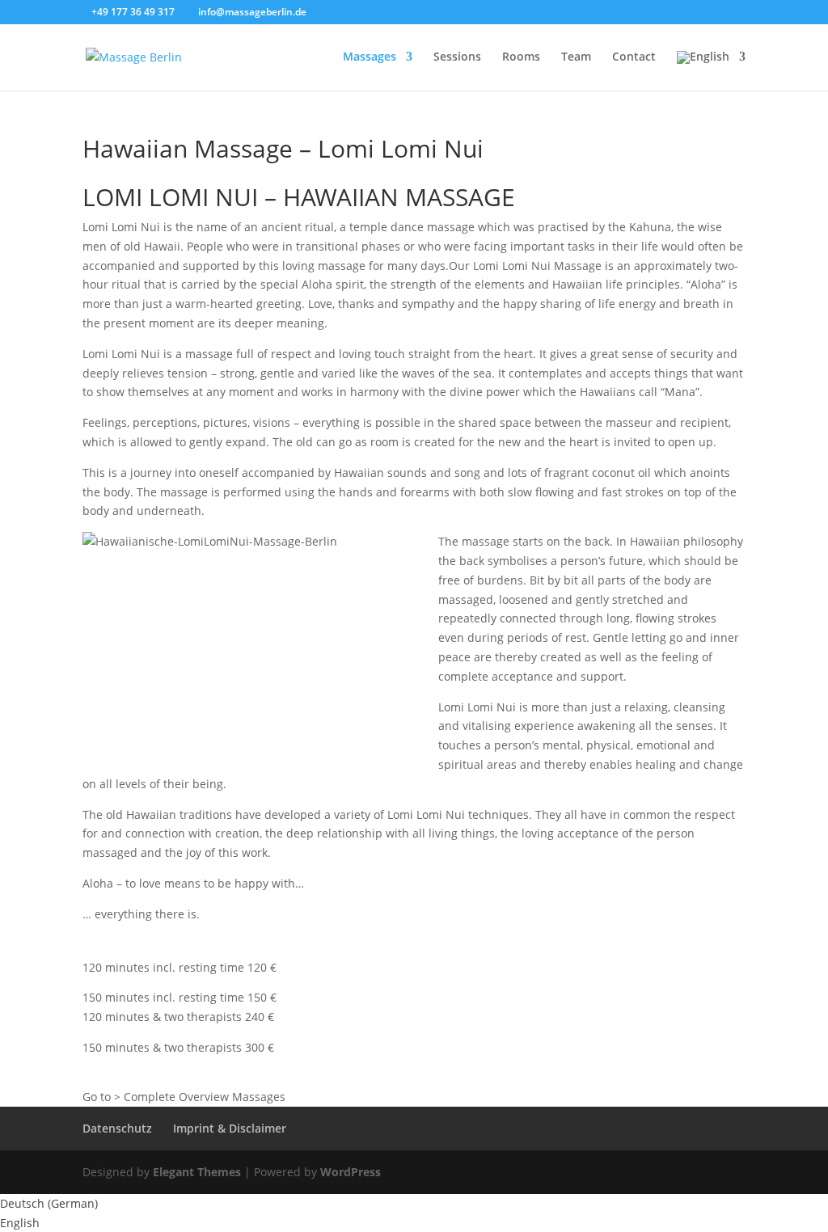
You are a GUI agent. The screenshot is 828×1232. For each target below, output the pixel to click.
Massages (369, 57)
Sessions (457, 57)
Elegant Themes (197, 1171)
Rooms (521, 57)
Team (576, 57)
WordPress (350, 1171)
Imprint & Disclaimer (229, 1128)
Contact (634, 57)
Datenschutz (117, 1128)
